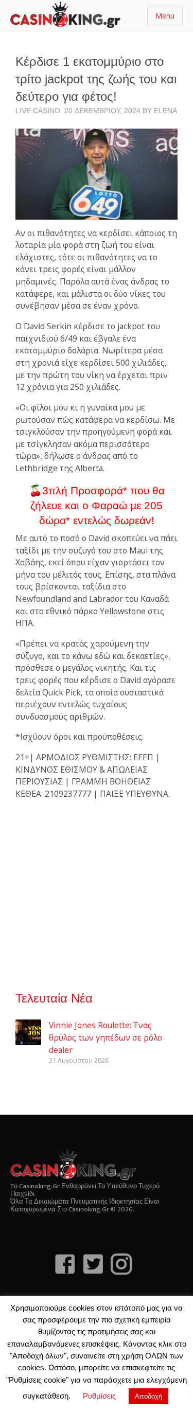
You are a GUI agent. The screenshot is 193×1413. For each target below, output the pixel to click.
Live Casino (37, 110)
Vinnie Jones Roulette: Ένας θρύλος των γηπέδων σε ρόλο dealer (105, 1037)
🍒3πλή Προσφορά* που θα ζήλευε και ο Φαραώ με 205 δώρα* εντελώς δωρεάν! (97, 506)
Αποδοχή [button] (148, 1396)
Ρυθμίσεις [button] (99, 1395)
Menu (164, 16)
